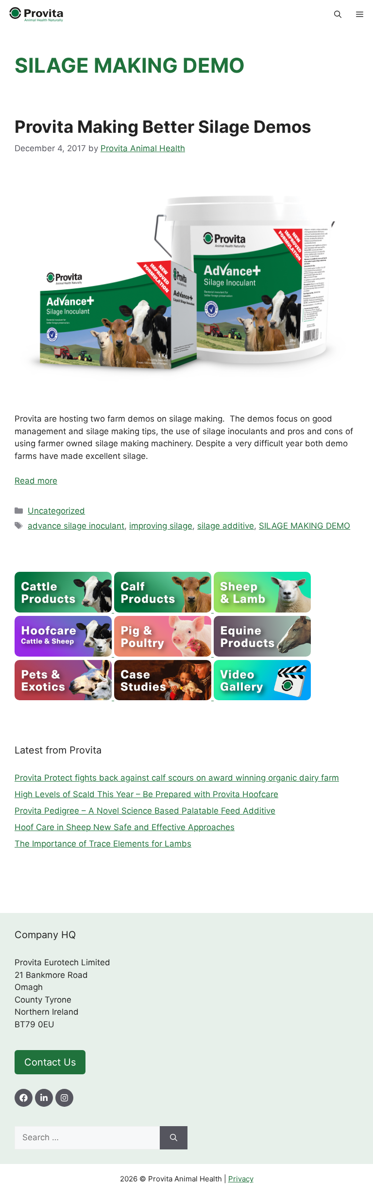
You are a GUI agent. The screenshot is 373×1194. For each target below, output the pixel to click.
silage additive (225, 526)
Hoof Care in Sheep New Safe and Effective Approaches (125, 827)
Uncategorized (56, 511)
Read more (36, 481)
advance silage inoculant (76, 526)
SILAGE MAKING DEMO (304, 526)
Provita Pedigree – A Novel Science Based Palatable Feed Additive (145, 811)
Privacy (241, 1178)
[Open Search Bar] (338, 14)
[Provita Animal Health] (36, 14)
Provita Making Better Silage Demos (163, 126)
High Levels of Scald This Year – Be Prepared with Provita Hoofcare (146, 794)
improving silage (160, 526)
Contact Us (50, 1062)
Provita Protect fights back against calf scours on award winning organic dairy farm (177, 778)
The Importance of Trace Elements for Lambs (103, 843)
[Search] (173, 1137)
